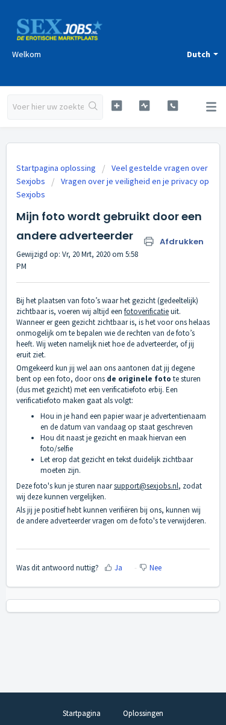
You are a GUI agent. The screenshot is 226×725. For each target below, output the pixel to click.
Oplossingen (143, 713)
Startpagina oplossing (57, 167)
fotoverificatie (146, 311)
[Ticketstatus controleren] (144, 105)
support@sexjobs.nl (146, 486)
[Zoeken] (93, 107)
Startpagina (82, 713)
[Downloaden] (91, 356)
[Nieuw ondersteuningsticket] (116, 105)
